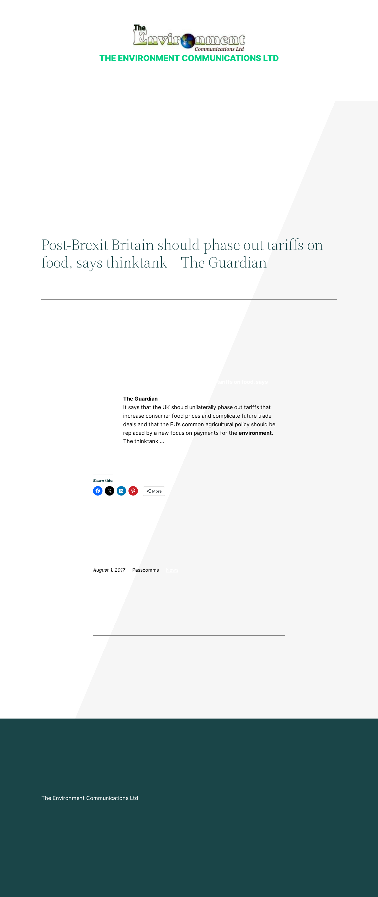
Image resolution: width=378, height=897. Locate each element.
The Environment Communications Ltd (189, 58)
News (172, 570)
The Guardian (108, 399)
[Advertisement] (189, 149)
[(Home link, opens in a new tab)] (189, 37)
